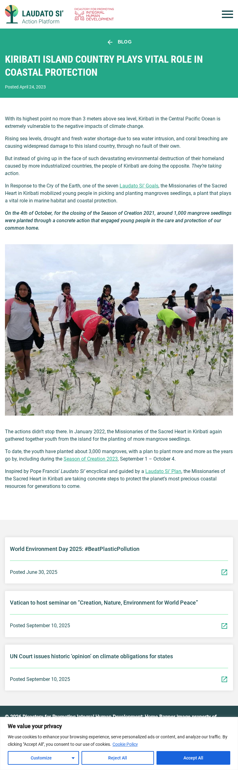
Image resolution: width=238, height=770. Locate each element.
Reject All (117, 757)
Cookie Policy (125, 744)
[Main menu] (227, 14)
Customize (41, 757)
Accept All (193, 757)
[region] (119, 743)
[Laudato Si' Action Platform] (34, 14)
